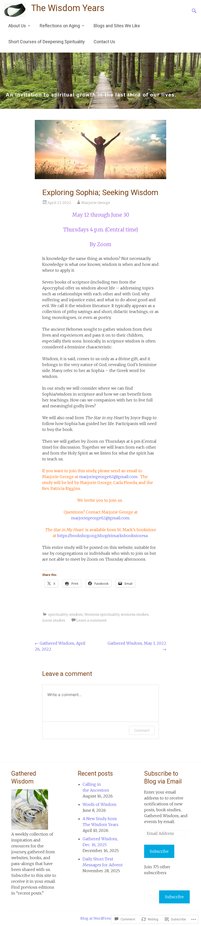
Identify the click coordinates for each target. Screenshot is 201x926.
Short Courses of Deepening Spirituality (46, 41)
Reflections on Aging (60, 25)
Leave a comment (91, 620)
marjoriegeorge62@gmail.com (108, 476)
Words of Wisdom (99, 804)
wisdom (76, 614)
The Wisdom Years (67, 8)
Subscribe (159, 851)
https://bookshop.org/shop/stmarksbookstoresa (102, 535)
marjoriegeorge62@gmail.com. (100, 517)
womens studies (135, 614)
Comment (142, 730)
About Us (17, 25)
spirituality (58, 614)
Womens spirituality (101, 614)
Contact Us (104, 41)
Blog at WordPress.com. (100, 918)
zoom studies (53, 620)
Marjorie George (95, 202)
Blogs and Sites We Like (117, 25)
